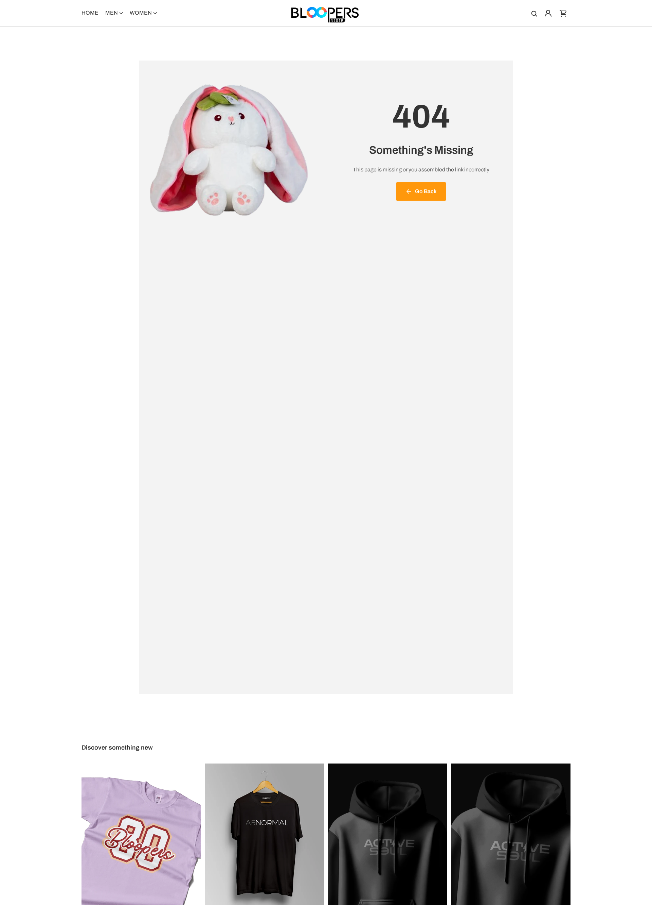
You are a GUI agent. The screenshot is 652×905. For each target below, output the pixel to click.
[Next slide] (190, 838)
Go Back (426, 191)
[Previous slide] (92, 838)
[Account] (548, 13)
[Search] (533, 13)
